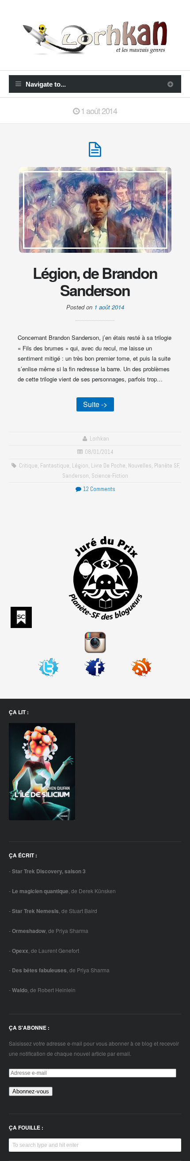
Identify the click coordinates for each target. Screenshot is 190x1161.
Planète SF (166, 465)
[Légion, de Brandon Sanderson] (95, 153)
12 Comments (98, 489)
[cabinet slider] (170, 84)
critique (28, 465)
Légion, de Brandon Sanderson (95, 281)
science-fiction (109, 476)
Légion (80, 465)
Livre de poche (108, 465)
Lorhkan (99, 438)
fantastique (54, 465)
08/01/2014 (99, 452)
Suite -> (95, 404)
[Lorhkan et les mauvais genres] (95, 49)
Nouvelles (140, 465)
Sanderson (75, 476)
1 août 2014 (109, 307)
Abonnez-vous (30, 1091)
